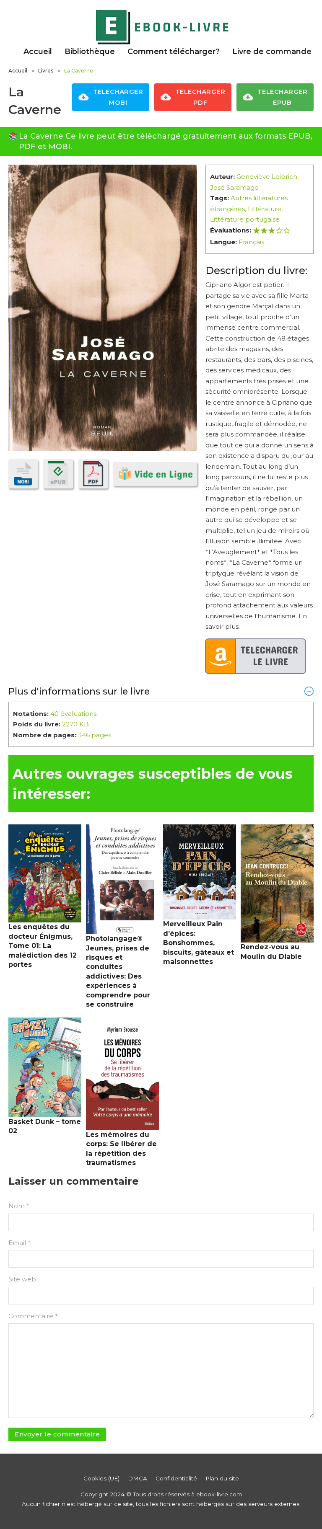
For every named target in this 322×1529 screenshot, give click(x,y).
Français (251, 242)
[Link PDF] (93, 473)
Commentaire (33, 1316)
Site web (22, 1279)
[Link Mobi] (23, 473)
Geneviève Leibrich (266, 177)
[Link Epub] (58, 473)
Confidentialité (176, 1478)
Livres (45, 70)
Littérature (264, 209)
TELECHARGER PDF (200, 97)
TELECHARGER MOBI (118, 97)
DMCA (137, 1478)
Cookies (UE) (101, 1478)
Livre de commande (272, 51)
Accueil (37, 51)
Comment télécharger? (173, 51)
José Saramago (234, 187)
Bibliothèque (90, 51)
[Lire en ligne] (155, 474)
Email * (19, 1243)
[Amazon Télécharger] (255, 656)
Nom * (18, 1206)
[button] (161, 691)
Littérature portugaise (245, 219)
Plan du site (222, 1478)
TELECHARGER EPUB (282, 97)
